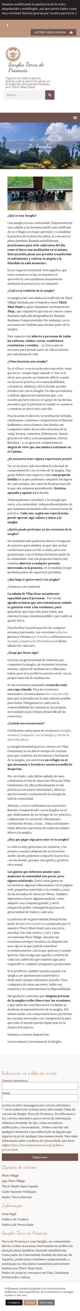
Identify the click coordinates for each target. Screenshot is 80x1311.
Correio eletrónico (15, 1080)
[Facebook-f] (7, 25)
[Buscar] (50, 95)
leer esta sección (57, 694)
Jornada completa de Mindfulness (30, 641)
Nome (6, 1092)
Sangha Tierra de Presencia (26, 67)
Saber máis (46, 1302)
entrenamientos (35, 923)
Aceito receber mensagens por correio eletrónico (36, 1105)
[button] (75, 118)
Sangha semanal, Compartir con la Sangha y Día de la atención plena (39, 735)
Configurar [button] (14, 1302)
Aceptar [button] (30, 1302)
